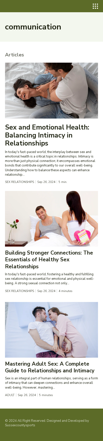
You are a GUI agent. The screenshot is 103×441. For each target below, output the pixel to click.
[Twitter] (22, 433)
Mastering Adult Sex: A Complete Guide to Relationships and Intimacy (49, 367)
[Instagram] (15, 433)
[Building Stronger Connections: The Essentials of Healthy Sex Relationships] (51, 219)
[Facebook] (7, 433)
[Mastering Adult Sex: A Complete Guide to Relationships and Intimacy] (51, 330)
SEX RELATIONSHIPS (19, 181)
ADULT (9, 395)
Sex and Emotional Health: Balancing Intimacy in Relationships (47, 135)
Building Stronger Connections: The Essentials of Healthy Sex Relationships (49, 259)
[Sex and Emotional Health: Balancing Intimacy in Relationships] (51, 90)
